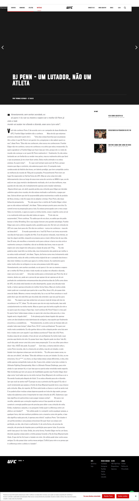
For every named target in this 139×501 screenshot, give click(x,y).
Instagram (104, 466)
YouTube (103, 469)
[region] (69, 496)
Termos (123, 464)
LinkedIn (103, 477)
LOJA (119, 8)
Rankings (22, 8)
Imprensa (114, 469)
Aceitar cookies (123, 496)
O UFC (113, 461)
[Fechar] (136, 496)
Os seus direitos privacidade (92, 496)
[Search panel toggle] (125, 8)
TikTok (103, 472)
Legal (123, 461)
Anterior (3, 47)
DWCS (111, 8)
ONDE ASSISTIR (102, 8)
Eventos (13, 8)
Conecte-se (91, 8)
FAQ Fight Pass (115, 464)
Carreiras (93, 464)
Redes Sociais (105, 461)
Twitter (103, 474)
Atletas (31, 8)
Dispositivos (115, 466)
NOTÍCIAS (39, 8)
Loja (92, 466)
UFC (92, 461)
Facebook (104, 464)
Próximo (135, 47)
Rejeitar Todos (108, 496)
